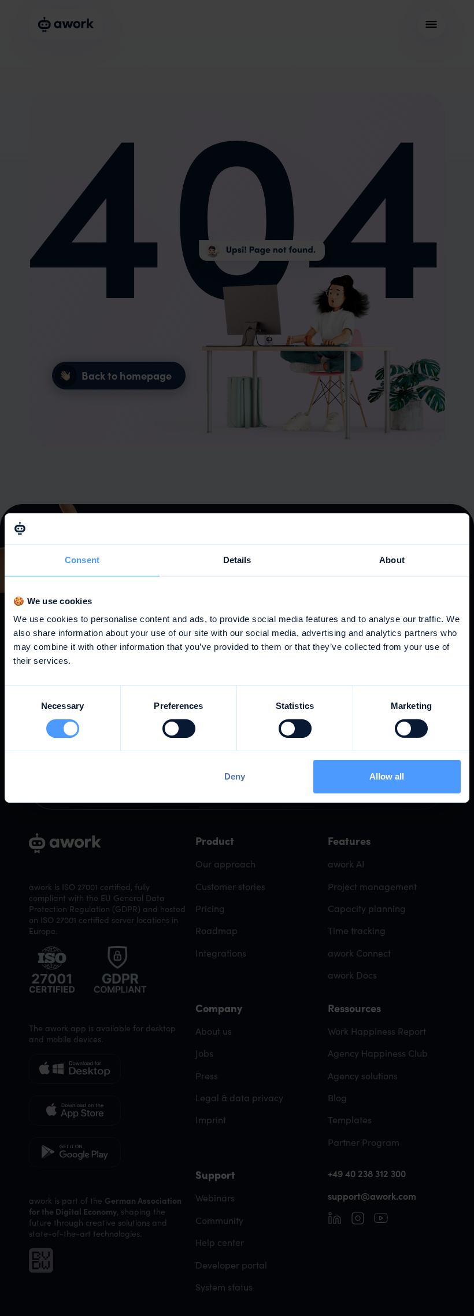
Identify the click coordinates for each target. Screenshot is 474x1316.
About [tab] (392, 559)
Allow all (386, 776)
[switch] (178, 728)
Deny (234, 776)
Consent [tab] (82, 559)
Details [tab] (237, 559)
